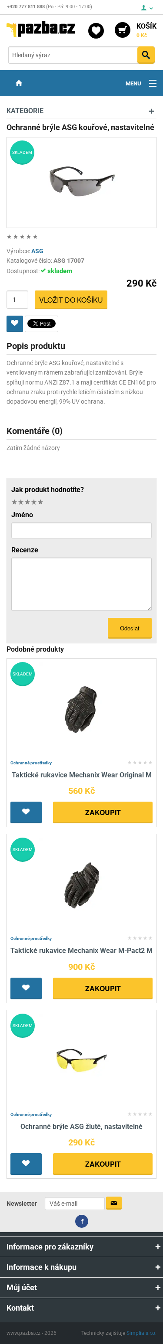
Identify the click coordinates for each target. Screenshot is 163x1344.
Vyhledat (146, 55)
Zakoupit (103, 812)
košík (146, 30)
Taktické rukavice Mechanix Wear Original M (82, 775)
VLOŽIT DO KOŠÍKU (71, 300)
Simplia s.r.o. (141, 1333)
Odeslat (130, 628)
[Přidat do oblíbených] (15, 324)
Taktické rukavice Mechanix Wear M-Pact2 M (81, 950)
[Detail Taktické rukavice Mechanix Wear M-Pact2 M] (81, 885)
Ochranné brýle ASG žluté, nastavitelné (81, 1126)
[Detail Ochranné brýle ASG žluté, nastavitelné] (81, 1061)
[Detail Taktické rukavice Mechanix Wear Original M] (81, 709)
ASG (37, 251)
